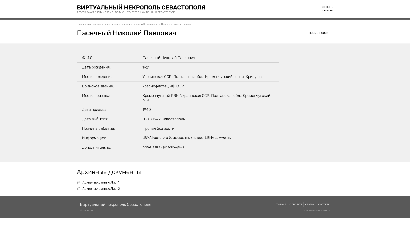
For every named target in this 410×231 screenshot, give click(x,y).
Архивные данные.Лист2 (101, 189)
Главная (280, 204)
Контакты (327, 10)
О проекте (327, 7)
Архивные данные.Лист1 (100, 182)
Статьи (309, 204)
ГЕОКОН (326, 210)
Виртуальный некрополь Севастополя (141, 7)
